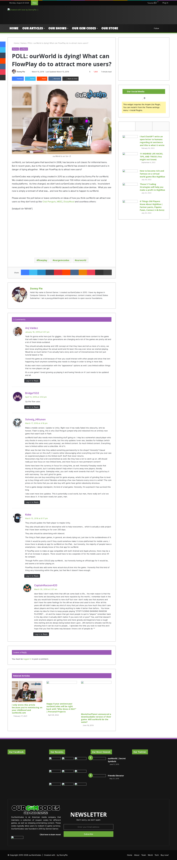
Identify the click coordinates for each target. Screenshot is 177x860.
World (150, 855)
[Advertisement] (116, 14)
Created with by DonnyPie (56, 855)
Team (143, 855)
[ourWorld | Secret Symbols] (98, 764)
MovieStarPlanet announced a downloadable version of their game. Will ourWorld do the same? (96, 718)
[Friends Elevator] (98, 782)
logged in (27, 659)
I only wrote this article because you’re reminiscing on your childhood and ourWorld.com (27, 709)
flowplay (42, 260)
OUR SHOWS (57, 28)
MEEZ (59, 201)
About (136, 855)
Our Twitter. (140, 751)
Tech (157, 855)
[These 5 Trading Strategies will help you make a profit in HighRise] (130, 190)
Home (14, 28)
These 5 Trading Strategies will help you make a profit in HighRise (152, 187)
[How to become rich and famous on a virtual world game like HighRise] (130, 175)
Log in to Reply (32, 381)
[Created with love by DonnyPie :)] (23, 9)
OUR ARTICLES (32, 28)
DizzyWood (68, 201)
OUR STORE (109, 28)
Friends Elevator (116, 775)
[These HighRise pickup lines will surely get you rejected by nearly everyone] (55, 786)
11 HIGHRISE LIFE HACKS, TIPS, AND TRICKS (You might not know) (151, 156)
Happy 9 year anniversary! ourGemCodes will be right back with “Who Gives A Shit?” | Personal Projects (61, 707)
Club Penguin (49, 201)
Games (23, 43)
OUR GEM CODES (84, 28)
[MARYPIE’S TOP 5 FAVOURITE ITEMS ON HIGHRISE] (80, 788)
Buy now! (165, 855)
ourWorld (23, 49)
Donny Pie (21, 72)
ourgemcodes (61, 260)
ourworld (81, 260)
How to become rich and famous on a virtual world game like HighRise (152, 174)
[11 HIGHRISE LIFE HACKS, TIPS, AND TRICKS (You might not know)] (130, 160)
